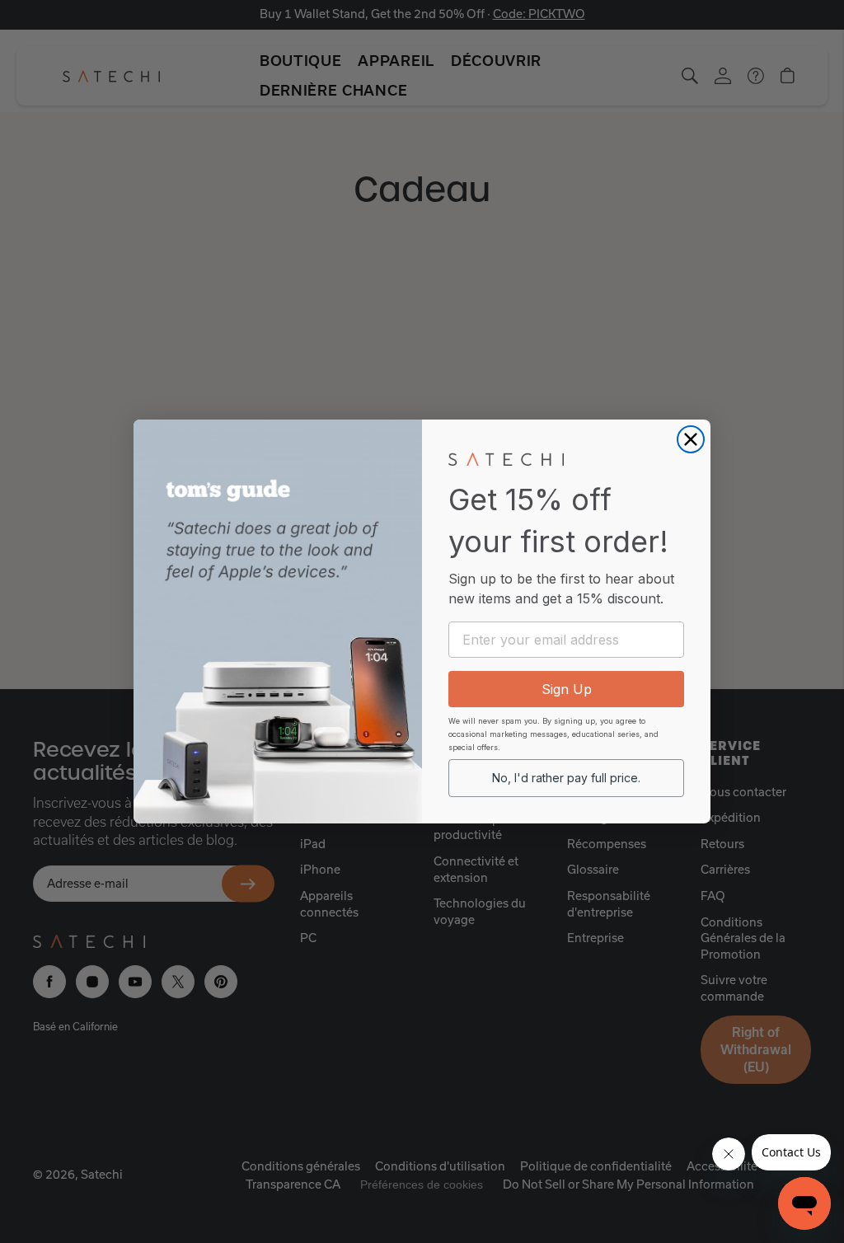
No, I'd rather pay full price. (566, 778)
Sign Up (567, 689)
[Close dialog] (691, 439)
